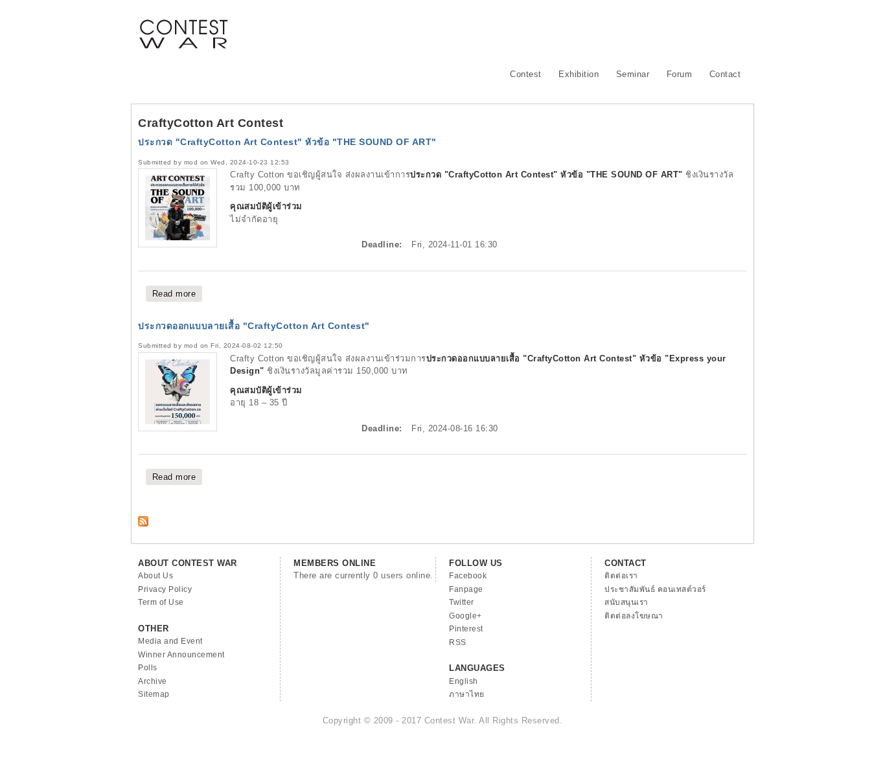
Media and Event (170, 641)
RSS (457, 642)
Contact (725, 74)
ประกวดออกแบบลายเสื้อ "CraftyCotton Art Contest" (254, 326)
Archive (152, 681)
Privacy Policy (165, 589)
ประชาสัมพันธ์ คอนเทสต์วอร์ (655, 589)
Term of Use (161, 602)
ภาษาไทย (467, 694)
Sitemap (154, 694)
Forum (680, 74)
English (463, 681)
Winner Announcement (181, 654)
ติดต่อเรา (621, 575)
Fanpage (466, 589)
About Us (155, 575)
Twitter (461, 602)
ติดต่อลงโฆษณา (633, 615)
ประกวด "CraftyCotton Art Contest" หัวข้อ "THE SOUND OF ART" (287, 142)
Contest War (183, 26)
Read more (177, 294)
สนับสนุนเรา (626, 602)
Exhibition (578, 74)
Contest (526, 74)
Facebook (468, 575)
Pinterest (466, 628)
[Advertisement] (511, 29)
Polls (147, 667)
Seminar (633, 74)
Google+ (465, 615)
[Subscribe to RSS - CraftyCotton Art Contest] (143, 523)
